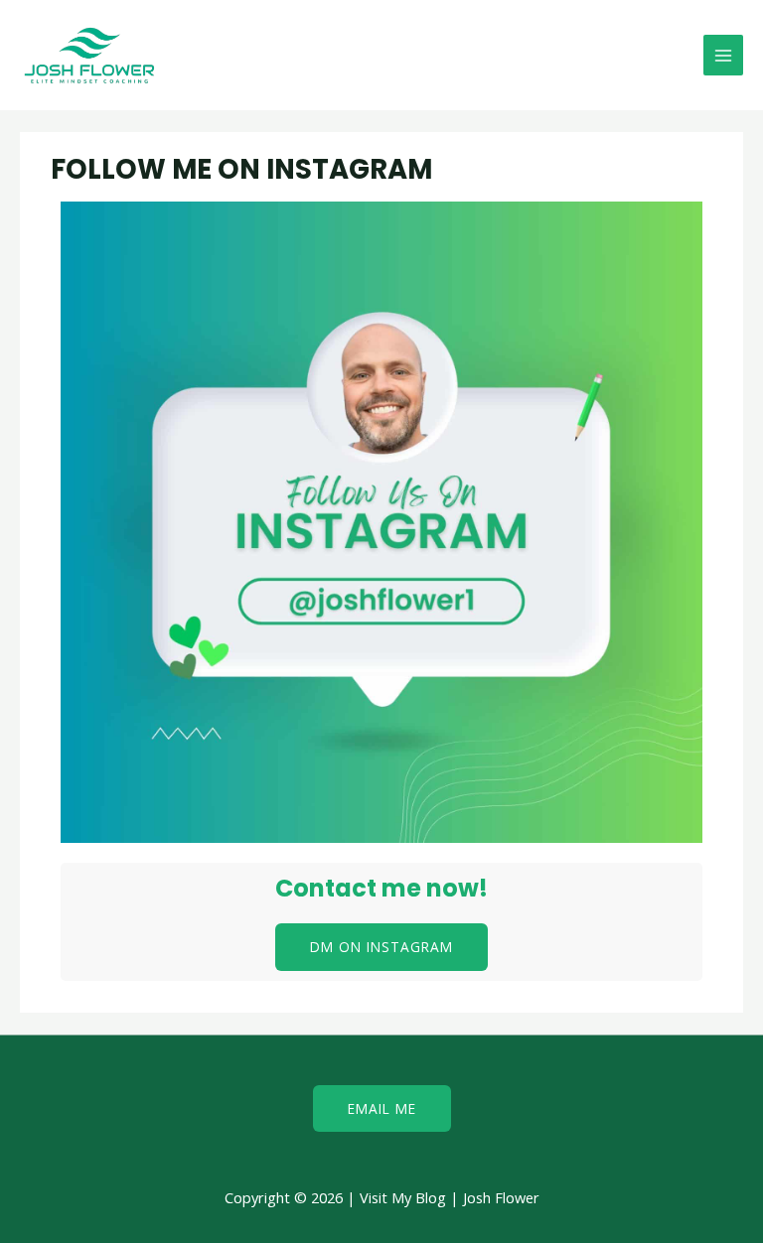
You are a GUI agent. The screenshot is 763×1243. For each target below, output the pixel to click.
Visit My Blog (403, 1197)
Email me (382, 1108)
